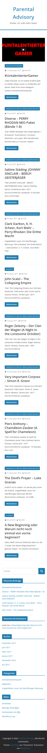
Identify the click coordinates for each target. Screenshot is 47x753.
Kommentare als (11, 712)
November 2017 (9, 643)
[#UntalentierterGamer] (23, 50)
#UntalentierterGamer (14, 66)
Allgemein (9, 269)
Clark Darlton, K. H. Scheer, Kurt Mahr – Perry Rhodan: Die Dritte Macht (23, 230)
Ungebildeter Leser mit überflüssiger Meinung (22, 109)
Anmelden (6, 703)
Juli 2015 (6, 664)
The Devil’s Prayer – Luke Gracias (23, 480)
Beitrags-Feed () (10, 708)
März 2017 (6, 651)
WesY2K (27, 70)
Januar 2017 (7, 656)
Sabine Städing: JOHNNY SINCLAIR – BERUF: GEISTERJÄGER (22, 173)
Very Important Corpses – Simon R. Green (22, 379)
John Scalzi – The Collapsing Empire (18, 281)
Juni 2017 (6, 647)
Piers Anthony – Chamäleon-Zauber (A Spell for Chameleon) (21, 428)
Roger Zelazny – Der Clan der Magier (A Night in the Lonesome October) (23, 330)
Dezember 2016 (9, 660)
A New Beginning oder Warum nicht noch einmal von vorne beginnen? (21, 531)
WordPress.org (8, 716)
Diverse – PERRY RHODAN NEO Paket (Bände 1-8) (20, 122)
